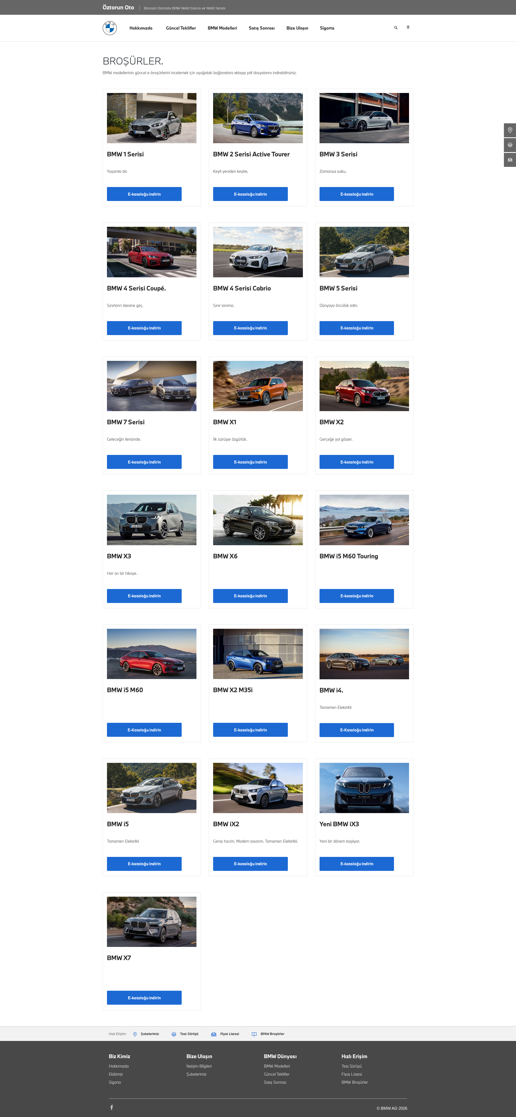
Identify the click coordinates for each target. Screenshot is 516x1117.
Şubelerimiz (196, 1074)
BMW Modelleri (222, 28)
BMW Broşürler (355, 1082)
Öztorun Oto (118, 7)
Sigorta (327, 28)
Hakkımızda (141, 28)
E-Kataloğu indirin (144, 729)
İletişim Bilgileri (199, 1066)
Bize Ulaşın (297, 28)
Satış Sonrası (262, 28)
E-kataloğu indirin (144, 194)
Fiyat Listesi (352, 1074)
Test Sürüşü (352, 1066)
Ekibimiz (116, 1074)
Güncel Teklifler (181, 28)
